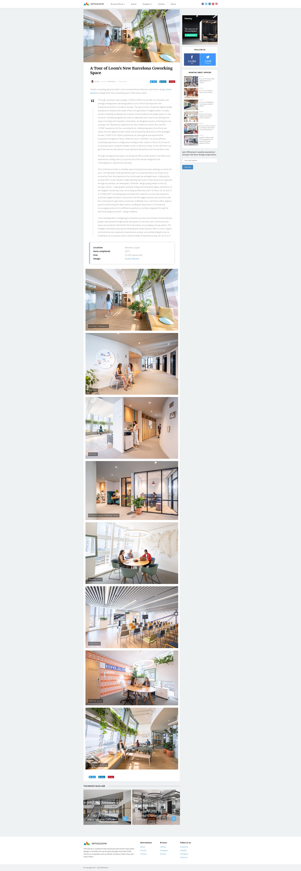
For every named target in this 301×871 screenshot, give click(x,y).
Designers (164, 850)
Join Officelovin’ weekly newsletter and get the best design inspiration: (199, 153)
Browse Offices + (118, 4)
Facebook (184, 847)
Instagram (184, 854)
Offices (163, 847)
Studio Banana (132, 258)
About (173, 4)
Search (133, 4)
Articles (161, 4)
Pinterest (184, 857)
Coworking (111, 81)
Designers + (147, 4)
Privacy (143, 850)
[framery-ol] (200, 30)
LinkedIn (183, 850)
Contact (143, 854)
